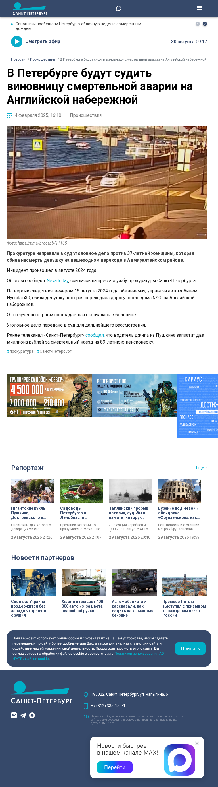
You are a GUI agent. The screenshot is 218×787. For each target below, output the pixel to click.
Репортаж (27, 468)
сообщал (94, 335)
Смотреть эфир (42, 41)
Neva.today (57, 280)
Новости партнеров (42, 558)
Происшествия (86, 115)
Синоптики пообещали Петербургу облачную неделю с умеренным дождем (78, 26)
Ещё (200, 468)
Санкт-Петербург (54, 351)
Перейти (114, 767)
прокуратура (20, 351)
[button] (205, 24)
